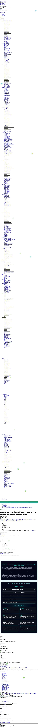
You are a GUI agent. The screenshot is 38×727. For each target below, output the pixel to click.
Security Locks (6, 106)
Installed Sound (6, 245)
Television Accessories (7, 441)
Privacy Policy (4, 686)
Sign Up (3, 15)
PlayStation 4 (6, 445)
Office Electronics (7, 374)
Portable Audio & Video (8, 143)
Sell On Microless (5, 690)
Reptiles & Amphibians (8, 314)
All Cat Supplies (6, 310)
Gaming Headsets (7, 190)
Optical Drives (6, 29)
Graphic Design (6, 265)
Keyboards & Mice (7, 59)
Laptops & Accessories (6, 87)
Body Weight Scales (7, 291)
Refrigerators (6, 181)
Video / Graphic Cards (7, 21)
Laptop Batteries (7, 103)
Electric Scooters (7, 270)
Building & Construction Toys (9, 271)
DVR (4, 156)
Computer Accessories (6, 43)
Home (3, 160)
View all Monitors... (7, 86)
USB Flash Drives (7, 39)
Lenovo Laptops (6, 92)
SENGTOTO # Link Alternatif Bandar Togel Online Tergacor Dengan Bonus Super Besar (17, 507)
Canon (5, 209)
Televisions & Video (7, 435)
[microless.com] (1, 9)
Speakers (5, 330)
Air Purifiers (6, 176)
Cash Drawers (6, 250)
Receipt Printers (6, 251)
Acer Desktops (6, 70)
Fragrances (6, 285)
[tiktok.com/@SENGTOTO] (5, 701)
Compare (2, 533)
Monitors (5, 78)
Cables (5, 47)
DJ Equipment (6, 241)
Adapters (5, 49)
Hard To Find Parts (5, 684)
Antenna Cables (6, 226)
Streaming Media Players (8, 139)
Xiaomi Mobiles (6, 110)
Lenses (5, 453)
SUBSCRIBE (11, 695)
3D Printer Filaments (7, 204)
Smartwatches (6, 115)
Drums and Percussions (8, 244)
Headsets (5, 55)
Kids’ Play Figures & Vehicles (9, 272)
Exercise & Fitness (7, 276)
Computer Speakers (7, 54)
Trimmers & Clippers (7, 287)
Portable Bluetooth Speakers (9, 127)
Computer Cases (7, 22)
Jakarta (3, 1)
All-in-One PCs (6, 76)
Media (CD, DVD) (6, 44)
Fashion (3, 279)
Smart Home (6, 458)
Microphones (6, 56)
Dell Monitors (6, 82)
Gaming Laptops (7, 97)
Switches (5, 219)
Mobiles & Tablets (5, 107)
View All (5, 211)
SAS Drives (5, 41)
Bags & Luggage (6, 281)
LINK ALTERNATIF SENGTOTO (7, 20)
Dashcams (5, 158)
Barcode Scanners (7, 252)
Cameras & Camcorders (8, 140)
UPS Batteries (6, 57)
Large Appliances (7, 179)
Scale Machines (6, 255)
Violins (5, 246)
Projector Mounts (7, 137)
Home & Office (6, 73)
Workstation (6, 99)
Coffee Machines (7, 175)
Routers (5, 215)
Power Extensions (7, 48)
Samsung (5, 210)
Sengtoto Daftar (9, 520)
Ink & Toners (6, 371)
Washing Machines (7, 180)
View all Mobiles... (7, 113)
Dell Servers (6, 234)
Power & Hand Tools (7, 170)
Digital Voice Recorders (8, 147)
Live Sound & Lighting (7, 238)
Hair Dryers (6, 288)
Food (4, 295)
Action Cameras (6, 142)
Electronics (4, 132)
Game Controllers (7, 62)
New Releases (4, 498)
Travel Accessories (7, 282)
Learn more (33, 530)
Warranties (4, 678)
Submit (1, 636)
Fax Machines (6, 199)
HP (4, 208)
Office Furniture (6, 164)
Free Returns (2, 3)
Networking (6, 377)
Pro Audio (3, 237)
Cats (4, 302)
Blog (2, 683)
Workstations (6, 75)
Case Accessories (7, 24)
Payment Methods (5, 680)
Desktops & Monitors (5, 64)
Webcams (5, 53)
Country (1, 725)
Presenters (6, 63)
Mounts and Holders (7, 129)
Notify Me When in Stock (4, 553)
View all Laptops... (7, 100)
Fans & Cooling (6, 28)
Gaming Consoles (7, 186)
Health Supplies (6, 300)
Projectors (5, 135)
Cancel (1, 643)
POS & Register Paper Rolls (8, 254)
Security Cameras (7, 155)
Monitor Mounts (7, 85)
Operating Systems (7, 262)
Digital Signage (6, 376)
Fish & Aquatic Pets (7, 311)
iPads (5, 117)
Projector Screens (7, 136)
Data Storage (6, 34)
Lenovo (5, 407)
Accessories (6, 101)
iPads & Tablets (6, 116)
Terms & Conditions (5, 687)
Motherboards (6, 26)
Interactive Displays (7, 375)
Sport (3, 274)
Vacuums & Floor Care (7, 172)
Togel (11, 519)
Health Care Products (7, 290)
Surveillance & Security (8, 154)
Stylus (5, 130)
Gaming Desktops (7, 74)
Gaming (3, 184)
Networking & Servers (6, 212)
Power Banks (6, 126)
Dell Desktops (6, 67)
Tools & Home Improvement (9, 168)
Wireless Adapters (7, 216)
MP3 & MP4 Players (7, 146)
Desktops (5, 65)
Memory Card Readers (8, 52)
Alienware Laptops (7, 95)
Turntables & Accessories (8, 152)
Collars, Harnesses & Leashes (9, 298)
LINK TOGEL (4, 434)
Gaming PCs (6, 336)
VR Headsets (6, 193)
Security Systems (7, 159)
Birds (5, 313)
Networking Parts (7, 213)
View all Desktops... (7, 77)
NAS (4, 40)
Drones (5, 268)
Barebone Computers (7, 33)
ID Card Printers (6, 201)
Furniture (5, 161)
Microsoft (5, 404)
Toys (2, 267)
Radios (5, 148)
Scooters (5, 275)
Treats (5, 296)
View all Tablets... (7, 121)
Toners (5, 206)
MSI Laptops (6, 94)
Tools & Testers (6, 50)
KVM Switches (6, 221)
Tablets (5, 402)
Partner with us (4, 689)
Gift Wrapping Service (6, 685)
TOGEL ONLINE (4, 394)
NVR (4, 157)
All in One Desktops (7, 338)
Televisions (6, 134)
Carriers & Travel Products (8, 299)
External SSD (6, 36)
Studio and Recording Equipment (9, 239)
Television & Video (7, 133)
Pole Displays (6, 253)
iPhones (5, 109)
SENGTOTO (4, 318)
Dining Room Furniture (8, 166)
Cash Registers (6, 257)
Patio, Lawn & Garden (7, 178)
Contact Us (4, 673)
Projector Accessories (7, 138)
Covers (5, 420)
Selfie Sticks (6, 128)
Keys (4, 242)
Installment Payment (5, 681)
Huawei (5, 398)
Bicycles (5, 277)
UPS (4, 51)
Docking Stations (7, 105)
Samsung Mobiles (7, 112)
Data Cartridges (6, 42)
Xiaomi (5, 399)
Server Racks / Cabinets (8, 223)
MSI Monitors (6, 84)
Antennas (5, 225)
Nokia (5, 400)
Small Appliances (7, 171)
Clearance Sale (4, 499)
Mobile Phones (6, 108)
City (0, 726)
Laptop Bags (6, 104)
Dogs (5, 294)
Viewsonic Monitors (7, 83)
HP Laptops (6, 89)
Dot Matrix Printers (7, 197)
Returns (3, 677)
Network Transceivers (7, 222)
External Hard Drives (7, 38)
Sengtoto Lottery (19, 520)
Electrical (5, 169)
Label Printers (6, 202)
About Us (3, 674)
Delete (4, 643)
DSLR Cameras (6, 141)
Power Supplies (6, 31)
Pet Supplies (4, 293)
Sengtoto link (26, 519)
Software (3, 260)
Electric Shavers (6, 289)
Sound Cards (6, 30)
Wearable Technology (7, 114)
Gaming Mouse (6, 192)
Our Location (2, 4)
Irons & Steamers (7, 173)
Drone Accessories (7, 269)
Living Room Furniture (7, 165)
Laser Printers (6, 195)
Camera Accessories (7, 454)
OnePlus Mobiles (7, 111)
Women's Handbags (7, 280)
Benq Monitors (6, 81)
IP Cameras (6, 220)
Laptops (5, 88)
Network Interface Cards (8, 230)
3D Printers (6, 203)
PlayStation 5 (6, 444)
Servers (5, 233)
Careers (3, 679)
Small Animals (6, 315)
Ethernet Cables (6, 227)
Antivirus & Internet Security (9, 264)
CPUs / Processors (7, 23)
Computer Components (8, 319)
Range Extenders (7, 229)
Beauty (5, 284)
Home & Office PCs (7, 335)
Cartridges (5, 207)
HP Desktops (6, 66)
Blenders (5, 174)
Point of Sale (4, 248)
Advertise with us (5, 688)
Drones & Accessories (7, 450)
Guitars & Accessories (7, 240)
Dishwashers (6, 183)
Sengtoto (4, 519)
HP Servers (6, 235)
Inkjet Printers (6, 196)
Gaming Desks (6, 163)
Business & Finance (7, 263)
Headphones (6, 332)
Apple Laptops (6, 93)
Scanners (5, 198)
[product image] (2, 509)
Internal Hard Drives (7, 37)
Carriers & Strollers (7, 307)
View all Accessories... (7, 131)
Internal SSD (6, 35)
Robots (5, 273)
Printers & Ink (4, 194)
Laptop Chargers (7, 102)
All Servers (5, 236)
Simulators (6, 443)
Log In (3, 14)
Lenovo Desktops (7, 71)
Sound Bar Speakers (7, 150)
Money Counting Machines (8, 256)
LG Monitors (6, 79)
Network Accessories (7, 228)
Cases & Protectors (7, 124)
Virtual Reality (6, 447)
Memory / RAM (6, 32)
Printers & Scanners (7, 359)
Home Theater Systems (8, 153)
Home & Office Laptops (8, 342)
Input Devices (6, 58)
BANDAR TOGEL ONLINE (6, 461)
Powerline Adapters (7, 232)
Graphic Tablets (6, 61)
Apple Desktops (6, 68)
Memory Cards (6, 45)
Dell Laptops (6, 91)
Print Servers (6, 231)
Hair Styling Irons (7, 286)
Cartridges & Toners (7, 205)
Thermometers (6, 292)
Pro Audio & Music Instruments (9, 457)
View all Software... (7, 266)
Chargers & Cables (7, 125)
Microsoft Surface (7, 120)
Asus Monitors (6, 80)
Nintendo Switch (7, 446)
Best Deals (4, 317)
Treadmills (5, 278)
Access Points (6, 217)
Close (1, 708)
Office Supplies (4, 259)
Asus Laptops (6, 90)
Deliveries (3, 676)
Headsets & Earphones (8, 123)
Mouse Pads (6, 60)
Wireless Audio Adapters (8, 151)
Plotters (5, 200)
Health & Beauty (5, 283)
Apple (5, 410)
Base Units (5, 249)
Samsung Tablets (7, 118)
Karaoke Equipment (7, 247)
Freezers (5, 182)
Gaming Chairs (6, 162)
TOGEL (3, 358)
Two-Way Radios (6, 145)
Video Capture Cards (7, 27)
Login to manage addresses (5, 722)
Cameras (5, 451)
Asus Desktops (6, 69)
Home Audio (6, 149)
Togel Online (19, 519)
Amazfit (5, 413)
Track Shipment (4, 675)
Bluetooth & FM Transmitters (9, 144)
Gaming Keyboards (7, 191)
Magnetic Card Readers (8, 258)
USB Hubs (5, 46)
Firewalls (5, 218)
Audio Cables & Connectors (8, 243)
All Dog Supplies (6, 301)
